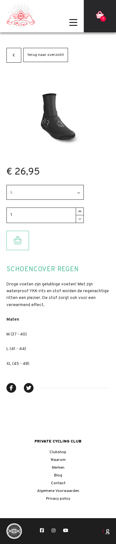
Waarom (58, 460)
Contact (58, 483)
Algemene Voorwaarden (58, 491)
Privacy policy (58, 498)
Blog (58, 475)
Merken (58, 467)
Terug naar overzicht (45, 55)
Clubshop (58, 452)
